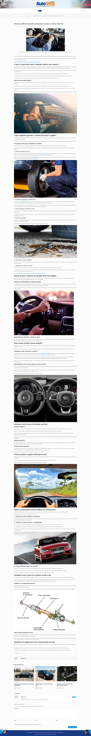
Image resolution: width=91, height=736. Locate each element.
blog (49, 650)
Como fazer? (50, 734)
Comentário (16, 708)
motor (44, 86)
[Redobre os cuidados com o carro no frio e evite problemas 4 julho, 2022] (3, 732)
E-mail (36, 720)
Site (56, 720)
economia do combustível (46, 353)
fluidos (22, 220)
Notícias (54, 734)
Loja (35, 734)
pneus (46, 153)
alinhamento (35, 157)
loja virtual (68, 650)
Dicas (38, 734)
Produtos (41, 734)
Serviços (45, 734)
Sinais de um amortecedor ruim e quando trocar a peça (65, 684)
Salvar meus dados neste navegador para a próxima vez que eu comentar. (28, 724)
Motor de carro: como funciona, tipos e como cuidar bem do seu (32, 273)
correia (31, 210)
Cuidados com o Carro (36, 15)
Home (30, 15)
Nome (15, 720)
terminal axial (23, 201)
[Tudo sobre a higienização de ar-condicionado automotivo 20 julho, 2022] (88, 732)
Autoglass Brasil (22, 26)
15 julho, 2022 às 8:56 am (24, 698)
